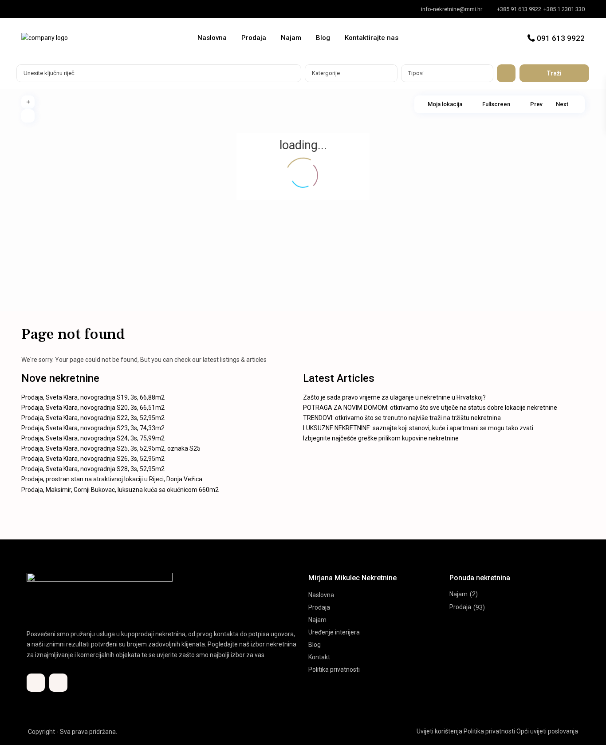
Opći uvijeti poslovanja (547, 731)
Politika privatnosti (334, 669)
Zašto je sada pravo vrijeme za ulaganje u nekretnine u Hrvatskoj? (394, 397)
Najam (291, 38)
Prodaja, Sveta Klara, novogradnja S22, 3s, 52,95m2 (93, 417)
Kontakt (319, 657)
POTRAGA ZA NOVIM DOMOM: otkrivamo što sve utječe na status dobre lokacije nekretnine (430, 407)
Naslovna (212, 38)
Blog (323, 38)
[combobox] (351, 73)
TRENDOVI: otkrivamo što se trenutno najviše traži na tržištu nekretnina (402, 417)
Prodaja (253, 38)
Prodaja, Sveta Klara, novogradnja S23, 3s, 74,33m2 (93, 428)
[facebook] (30, 9)
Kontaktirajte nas (371, 38)
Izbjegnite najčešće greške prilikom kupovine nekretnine (381, 438)
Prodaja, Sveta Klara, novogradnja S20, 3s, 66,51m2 (93, 407)
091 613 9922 (561, 38)
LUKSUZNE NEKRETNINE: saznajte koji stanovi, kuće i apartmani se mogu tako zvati (418, 428)
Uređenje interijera (334, 632)
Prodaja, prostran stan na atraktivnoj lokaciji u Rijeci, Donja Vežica (111, 479)
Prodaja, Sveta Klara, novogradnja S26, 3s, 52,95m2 (93, 458)
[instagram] (48, 9)
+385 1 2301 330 (564, 9)
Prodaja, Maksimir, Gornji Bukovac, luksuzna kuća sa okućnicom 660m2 (120, 489)
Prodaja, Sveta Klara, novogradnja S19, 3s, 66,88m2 (93, 397)
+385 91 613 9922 (519, 9)
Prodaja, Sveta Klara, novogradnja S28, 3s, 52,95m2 (93, 468)
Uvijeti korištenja (439, 731)
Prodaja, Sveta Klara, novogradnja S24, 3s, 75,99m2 (93, 438)
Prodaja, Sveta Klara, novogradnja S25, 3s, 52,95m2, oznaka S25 (111, 448)
